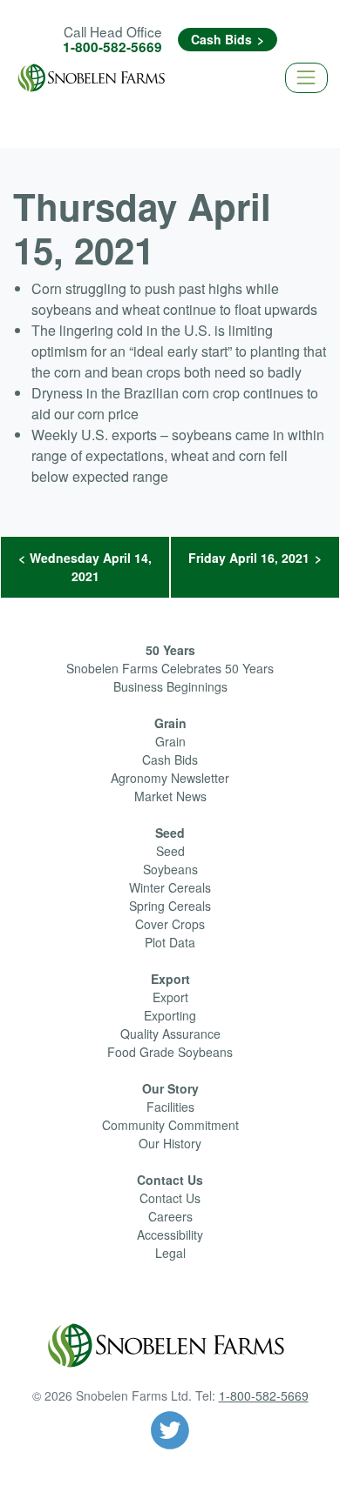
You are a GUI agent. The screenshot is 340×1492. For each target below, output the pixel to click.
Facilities (170, 1106)
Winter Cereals (170, 887)
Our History (170, 1143)
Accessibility (170, 1234)
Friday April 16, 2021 (248, 557)
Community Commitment (170, 1125)
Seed (170, 832)
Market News (170, 796)
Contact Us (170, 1179)
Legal (170, 1252)
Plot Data (170, 942)
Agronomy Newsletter (170, 777)
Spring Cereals (170, 905)
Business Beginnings (170, 686)
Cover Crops (170, 924)
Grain (170, 723)
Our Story (170, 1088)
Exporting (170, 1015)
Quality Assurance (170, 1033)
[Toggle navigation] (306, 78)
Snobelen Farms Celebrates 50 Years (170, 668)
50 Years (170, 650)
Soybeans (170, 869)
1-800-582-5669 (112, 47)
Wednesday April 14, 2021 (91, 567)
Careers (170, 1216)
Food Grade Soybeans (170, 1051)
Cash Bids (221, 39)
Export (170, 978)
